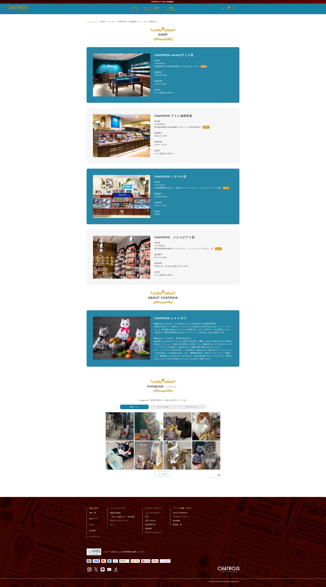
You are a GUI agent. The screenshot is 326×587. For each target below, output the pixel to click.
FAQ (147, 517)
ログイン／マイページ (119, 521)
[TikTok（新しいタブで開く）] (116, 569)
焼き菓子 (92, 531)
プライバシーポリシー (154, 532)
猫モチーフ (93, 519)
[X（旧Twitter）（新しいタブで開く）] (96, 569)
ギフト (91, 525)
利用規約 (148, 528)
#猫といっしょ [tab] (134, 407)
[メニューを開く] (234, 9)
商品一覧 (92, 513)
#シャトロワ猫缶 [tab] (163, 407)
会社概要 (176, 521)
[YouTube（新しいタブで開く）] (109, 569)
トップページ (92, 22)
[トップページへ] (228, 569)
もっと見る (163, 474)
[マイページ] (222, 8)
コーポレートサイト (181, 517)
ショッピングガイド (153, 513)
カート (112, 524)
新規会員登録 (115, 513)
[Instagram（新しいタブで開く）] (89, 569)
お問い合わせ (150, 521)
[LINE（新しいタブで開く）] (102, 569)
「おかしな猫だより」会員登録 (122, 517)
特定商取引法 (150, 524)
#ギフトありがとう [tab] (192, 407)
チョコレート (94, 537)
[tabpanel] (163, 445)
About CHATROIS (180, 513)
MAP (204, 66)
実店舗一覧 (177, 524)
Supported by (211, 477)
